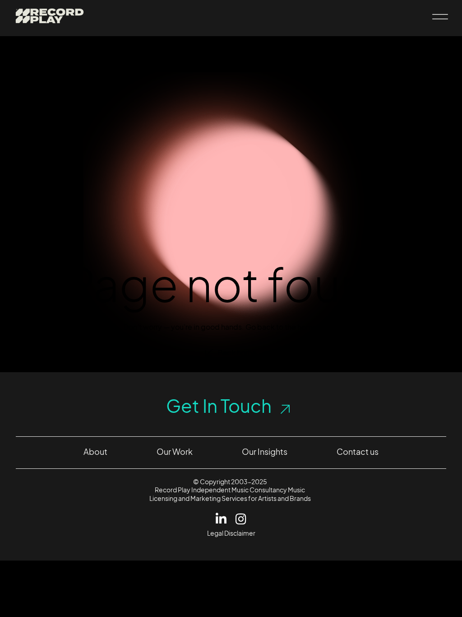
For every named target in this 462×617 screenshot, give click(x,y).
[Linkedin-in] (221, 518)
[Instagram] (241, 518)
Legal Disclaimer (231, 533)
